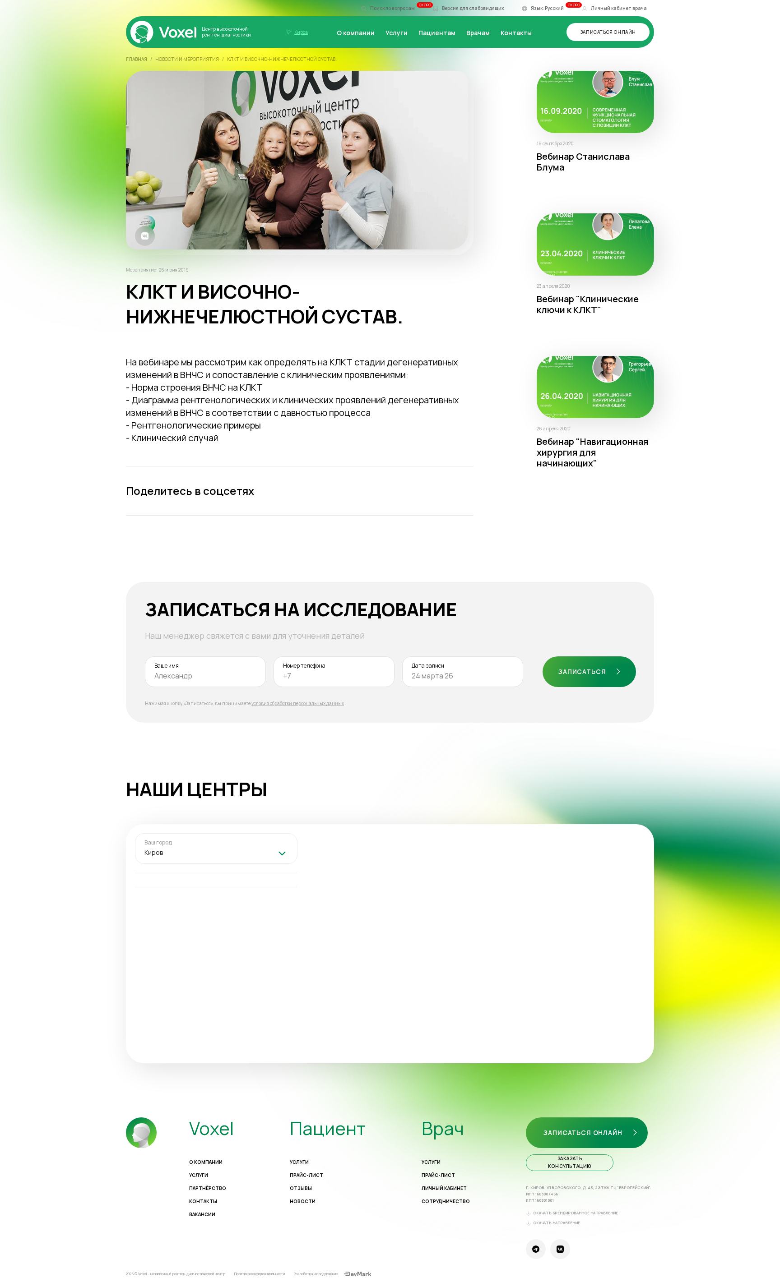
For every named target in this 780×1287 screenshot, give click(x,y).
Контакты (516, 32)
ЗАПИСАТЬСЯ (582, 671)
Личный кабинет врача (619, 8)
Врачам (478, 32)
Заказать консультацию (569, 1162)
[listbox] (216, 853)
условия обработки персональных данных (297, 703)
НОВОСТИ (303, 1201)
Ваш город (158, 843)
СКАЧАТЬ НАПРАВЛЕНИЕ (556, 1223)
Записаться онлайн (608, 32)
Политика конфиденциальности (259, 1274)
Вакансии (202, 1214)
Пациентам (436, 32)
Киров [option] (153, 852)
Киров (301, 32)
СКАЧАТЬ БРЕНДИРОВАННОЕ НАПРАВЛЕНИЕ (575, 1213)
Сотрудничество (446, 1201)
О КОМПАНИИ (206, 1162)
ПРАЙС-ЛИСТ (306, 1175)
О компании (356, 32)
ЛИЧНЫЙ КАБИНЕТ (444, 1188)
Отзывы (301, 1188)
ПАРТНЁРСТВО (207, 1188)
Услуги (396, 32)
